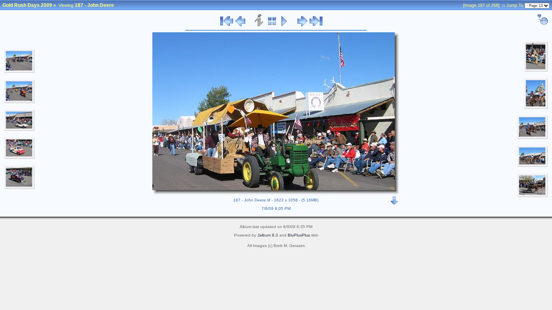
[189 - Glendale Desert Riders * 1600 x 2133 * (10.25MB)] (536, 107)
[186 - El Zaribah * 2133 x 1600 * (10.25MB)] (19, 187)
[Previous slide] (240, 25)
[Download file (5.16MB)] (394, 198)
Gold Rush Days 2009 (27, 5)
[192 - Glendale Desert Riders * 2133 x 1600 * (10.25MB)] (532, 195)
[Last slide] (316, 25)
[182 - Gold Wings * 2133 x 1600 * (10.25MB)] (19, 71)
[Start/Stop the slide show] (284, 25)
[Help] (542, 23)
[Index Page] (272, 25)
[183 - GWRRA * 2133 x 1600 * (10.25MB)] (19, 101)
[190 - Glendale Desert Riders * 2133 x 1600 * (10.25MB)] (532, 137)
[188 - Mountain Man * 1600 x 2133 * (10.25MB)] (536, 70)
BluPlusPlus (299, 235)
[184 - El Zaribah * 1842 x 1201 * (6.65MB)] (19, 129)
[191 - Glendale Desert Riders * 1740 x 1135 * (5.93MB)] (532, 165)
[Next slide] (302, 25)
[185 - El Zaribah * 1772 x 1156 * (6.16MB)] (19, 157)
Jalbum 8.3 (267, 235)
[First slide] (227, 25)
